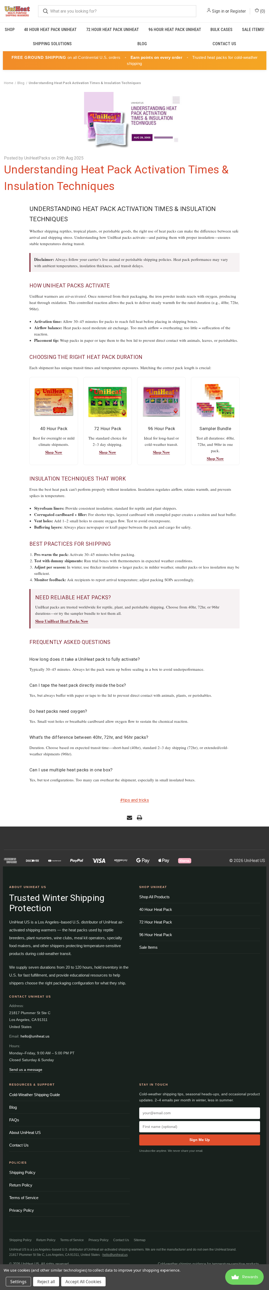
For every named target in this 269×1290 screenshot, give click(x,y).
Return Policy (20, 1185)
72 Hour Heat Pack (155, 922)
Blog (142, 43)
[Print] (139, 817)
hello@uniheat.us (34, 1036)
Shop (10, 29)
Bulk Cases (221, 29)
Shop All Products (154, 897)
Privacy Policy (21, 1210)
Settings (18, 1281)
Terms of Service (23, 1197)
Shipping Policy (22, 1172)
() (262, 11)
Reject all (46, 1281)
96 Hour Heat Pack (155, 934)
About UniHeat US (25, 1132)
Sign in (218, 11)
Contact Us (224, 43)
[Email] (129, 817)
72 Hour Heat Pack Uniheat (112, 29)
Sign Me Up (199, 1140)
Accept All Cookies (83, 1281)
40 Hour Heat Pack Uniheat (50, 29)
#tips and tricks (134, 800)
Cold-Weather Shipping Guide (34, 1094)
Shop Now (53, 452)
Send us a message (25, 1069)
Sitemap (140, 1240)
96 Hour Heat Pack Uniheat (174, 29)
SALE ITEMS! (253, 29)
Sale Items (148, 947)
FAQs (14, 1120)
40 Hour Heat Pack (155, 909)
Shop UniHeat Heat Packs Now (61, 621)
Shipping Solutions (52, 43)
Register (238, 11)
